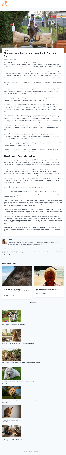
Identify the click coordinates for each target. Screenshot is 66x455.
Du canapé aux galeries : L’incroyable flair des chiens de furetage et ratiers (21, 362)
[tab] (30, 302)
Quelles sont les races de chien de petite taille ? (14, 324)
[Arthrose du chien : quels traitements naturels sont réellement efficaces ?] (33, 392)
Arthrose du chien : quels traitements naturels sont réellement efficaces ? (21, 401)
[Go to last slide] (4, 283)
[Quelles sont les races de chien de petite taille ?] (33, 316)
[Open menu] (63, 4)
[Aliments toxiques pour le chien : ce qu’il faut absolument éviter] (33, 335)
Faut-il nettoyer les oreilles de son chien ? (12, 439)
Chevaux (6, 50)
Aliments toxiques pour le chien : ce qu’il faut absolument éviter (18, 343)
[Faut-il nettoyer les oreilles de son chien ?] (33, 431)
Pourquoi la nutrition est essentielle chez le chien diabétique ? (18, 381)
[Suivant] (62, 283)
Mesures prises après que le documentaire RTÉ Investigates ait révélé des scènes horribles (16, 291)
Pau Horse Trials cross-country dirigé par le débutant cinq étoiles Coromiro (49, 250)
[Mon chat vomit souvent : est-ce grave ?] (33, 411)
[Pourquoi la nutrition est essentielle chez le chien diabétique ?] (33, 373)
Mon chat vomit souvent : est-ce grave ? (12, 420)
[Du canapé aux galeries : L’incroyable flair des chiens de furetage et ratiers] (33, 354)
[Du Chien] (5, 4)
